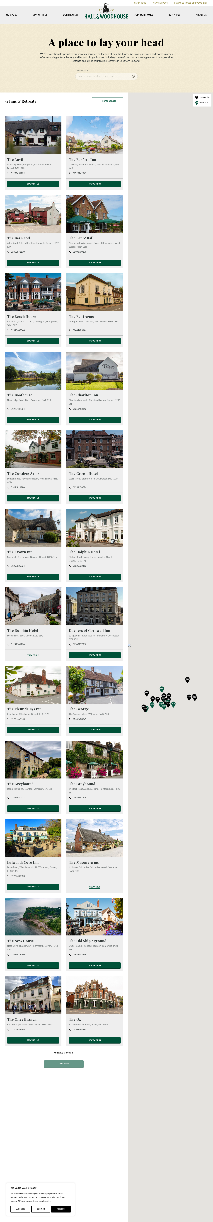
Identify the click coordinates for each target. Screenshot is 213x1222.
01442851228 (79, 798)
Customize (20, 1209)
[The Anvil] (33, 135)
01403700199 (79, 252)
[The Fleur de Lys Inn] (33, 685)
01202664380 (79, 1029)
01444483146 (79, 330)
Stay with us (33, 184)
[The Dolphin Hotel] (94, 528)
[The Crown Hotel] (94, 449)
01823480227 (18, 798)
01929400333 (18, 876)
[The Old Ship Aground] (94, 916)
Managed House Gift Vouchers (190, 3)
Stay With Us (40, 15)
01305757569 (79, 644)
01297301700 (18, 644)
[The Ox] (94, 995)
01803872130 (18, 252)
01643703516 (79, 955)
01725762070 (18, 719)
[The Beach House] (33, 292)
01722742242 (79, 173)
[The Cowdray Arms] (33, 449)
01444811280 (18, 487)
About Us (201, 15)
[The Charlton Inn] (94, 371)
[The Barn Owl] (33, 214)
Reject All (40, 1209)
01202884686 (18, 1029)
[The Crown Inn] (33, 528)
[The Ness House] (33, 916)
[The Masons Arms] (94, 838)
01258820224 (18, 566)
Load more (64, 1064)
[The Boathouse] (33, 371)
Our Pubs (11, 15)
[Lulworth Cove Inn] (33, 838)
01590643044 (18, 330)
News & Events (161, 3)
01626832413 (79, 566)
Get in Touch (141, 3)
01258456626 (79, 487)
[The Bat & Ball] (94, 214)
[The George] (94, 685)
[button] (169, 696)
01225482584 (18, 409)
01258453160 (79, 409)
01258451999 (18, 173)
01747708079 (79, 719)
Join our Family (144, 15)
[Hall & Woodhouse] (106, 13)
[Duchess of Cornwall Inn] (94, 606)
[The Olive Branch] (33, 995)
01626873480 (18, 955)
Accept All (61, 1209)
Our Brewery (70, 15)
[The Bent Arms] (94, 292)
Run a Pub (174, 15)
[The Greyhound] (33, 759)
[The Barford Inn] (94, 135)
